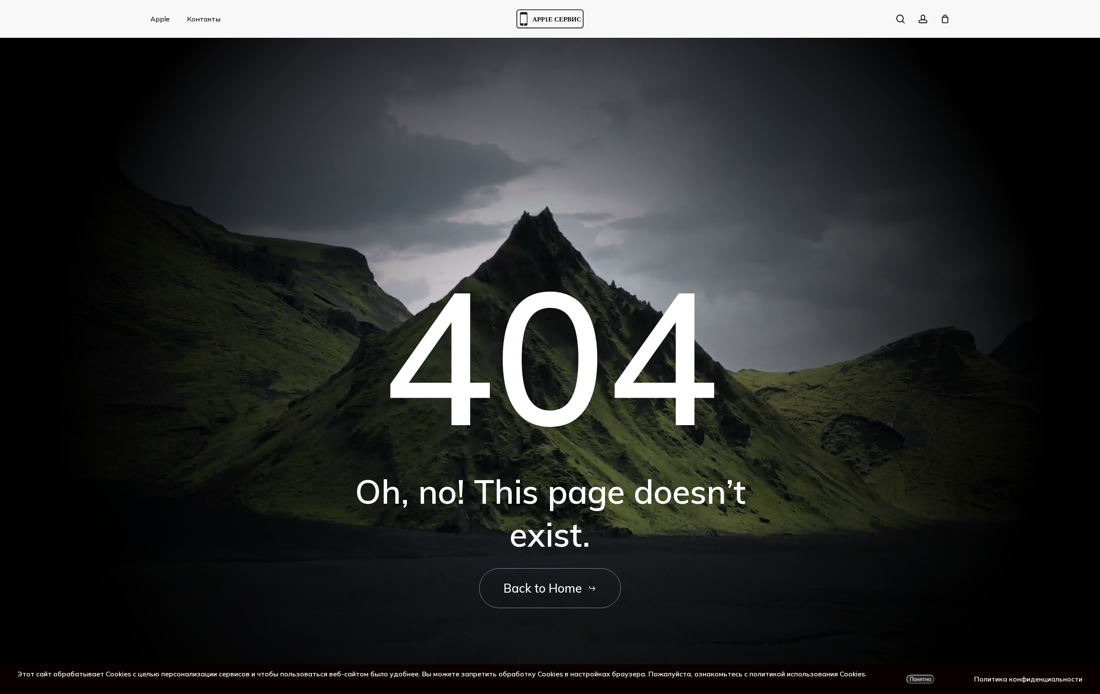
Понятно (920, 679)
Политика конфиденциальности (1028, 679)
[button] (550, 588)
